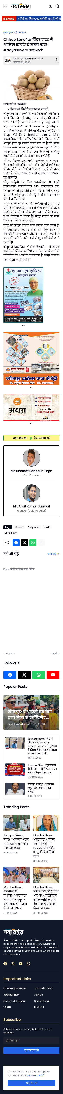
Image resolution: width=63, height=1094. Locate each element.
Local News (11, 532)
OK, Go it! (31, 1083)
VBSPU (7, 1007)
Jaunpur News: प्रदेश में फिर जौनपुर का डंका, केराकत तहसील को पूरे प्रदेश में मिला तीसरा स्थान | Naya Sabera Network (42, 746)
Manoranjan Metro (15, 988)
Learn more (34, 1075)
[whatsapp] (38, 675)
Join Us (38, 994)
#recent (21, 32)
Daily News (33, 527)
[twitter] (24, 675)
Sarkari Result (42, 1001)
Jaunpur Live (11, 994)
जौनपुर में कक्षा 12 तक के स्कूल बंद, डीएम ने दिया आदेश (41, 788)
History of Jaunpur (15, 1001)
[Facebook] (16, 542)
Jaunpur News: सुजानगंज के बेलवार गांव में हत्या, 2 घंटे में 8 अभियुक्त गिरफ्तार (42, 768)
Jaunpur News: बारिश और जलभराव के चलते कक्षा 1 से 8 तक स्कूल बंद (16, 841)
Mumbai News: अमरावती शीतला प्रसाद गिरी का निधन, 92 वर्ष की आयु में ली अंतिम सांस (44, 845)
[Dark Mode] (50, 6)
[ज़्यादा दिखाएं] (41, 542)
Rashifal (39, 1007)
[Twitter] (24, 542)
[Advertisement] (31, 613)
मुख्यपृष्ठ (8, 32)
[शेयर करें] (55, 60)
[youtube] (53, 675)
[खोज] (57, 6)
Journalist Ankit (43, 988)
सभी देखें (51, 554)
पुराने (54, 653)
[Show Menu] (5, 6)
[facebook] (10, 675)
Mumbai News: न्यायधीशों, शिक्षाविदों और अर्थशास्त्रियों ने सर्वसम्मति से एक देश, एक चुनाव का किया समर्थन (46, 897)
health (47, 527)
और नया (10, 653)
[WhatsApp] (32, 542)
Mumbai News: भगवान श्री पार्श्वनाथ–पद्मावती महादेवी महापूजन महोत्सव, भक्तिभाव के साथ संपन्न (15, 897)
